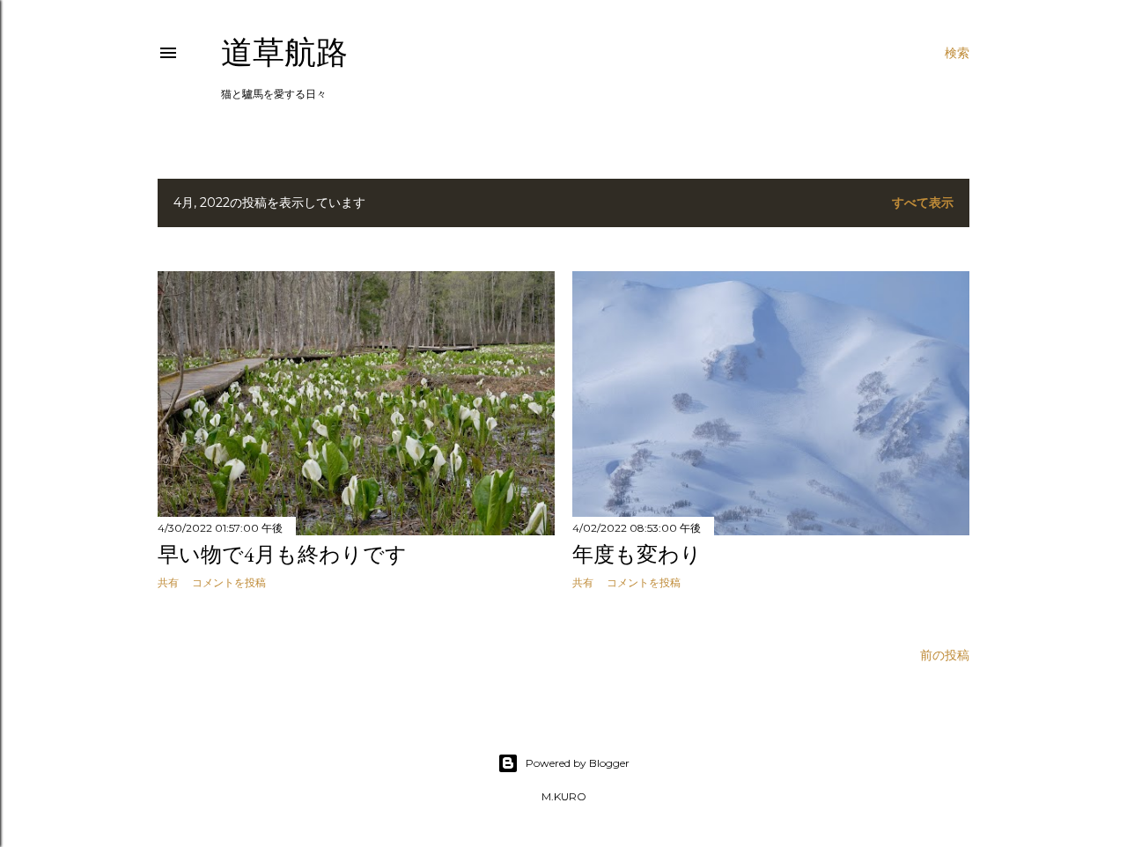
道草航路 (284, 52)
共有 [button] (168, 582)
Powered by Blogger (578, 763)
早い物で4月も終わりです (282, 554)
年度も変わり (637, 554)
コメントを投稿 (229, 582)
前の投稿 (944, 655)
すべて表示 (923, 202)
